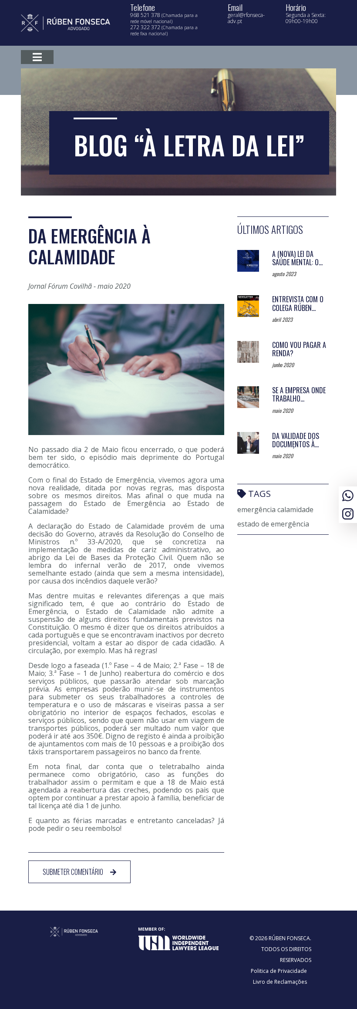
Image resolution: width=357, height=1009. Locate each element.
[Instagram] (348, 513)
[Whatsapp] (348, 494)
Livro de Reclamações (280, 981)
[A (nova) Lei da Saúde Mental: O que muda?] (248, 261)
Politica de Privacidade (279, 971)
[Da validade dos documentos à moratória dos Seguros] (248, 443)
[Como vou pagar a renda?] (248, 352)
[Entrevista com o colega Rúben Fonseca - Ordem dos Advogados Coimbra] (248, 306)
